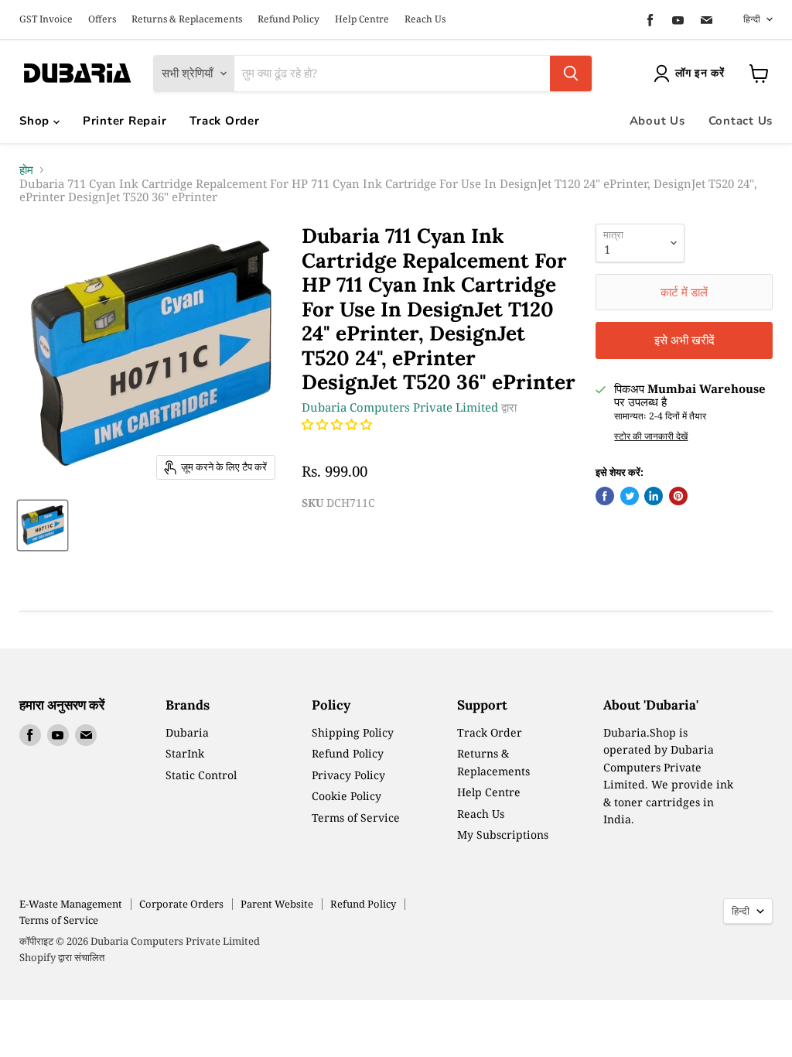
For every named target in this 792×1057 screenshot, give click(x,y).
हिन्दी (751, 19)
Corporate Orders (181, 904)
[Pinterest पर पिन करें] (678, 496)
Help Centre (362, 19)
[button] (338, 424)
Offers (102, 19)
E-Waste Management (70, 904)
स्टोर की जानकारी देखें (651, 436)
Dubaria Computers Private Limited (400, 407)
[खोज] (571, 73)
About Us (657, 120)
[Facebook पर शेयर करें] (605, 496)
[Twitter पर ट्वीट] (629, 496)
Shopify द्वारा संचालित (61, 957)
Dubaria (187, 732)
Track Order (224, 120)
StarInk (185, 753)
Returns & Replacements (186, 19)
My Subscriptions (502, 834)
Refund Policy (288, 19)
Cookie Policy (346, 795)
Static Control (201, 775)
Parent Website (277, 904)
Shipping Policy (353, 732)
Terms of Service (356, 817)
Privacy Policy (348, 775)
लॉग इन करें (700, 73)
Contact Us (740, 120)
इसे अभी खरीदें (684, 339)
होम (26, 169)
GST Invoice (46, 19)
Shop (36, 120)
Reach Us (425, 19)
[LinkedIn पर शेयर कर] (653, 496)
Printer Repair (125, 120)
